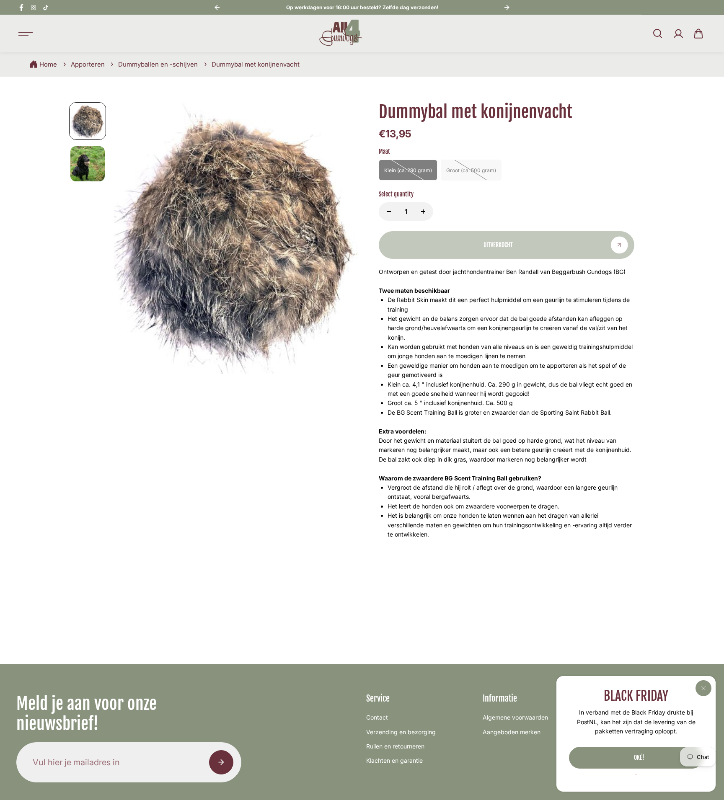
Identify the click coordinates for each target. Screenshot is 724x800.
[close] (703, 688)
